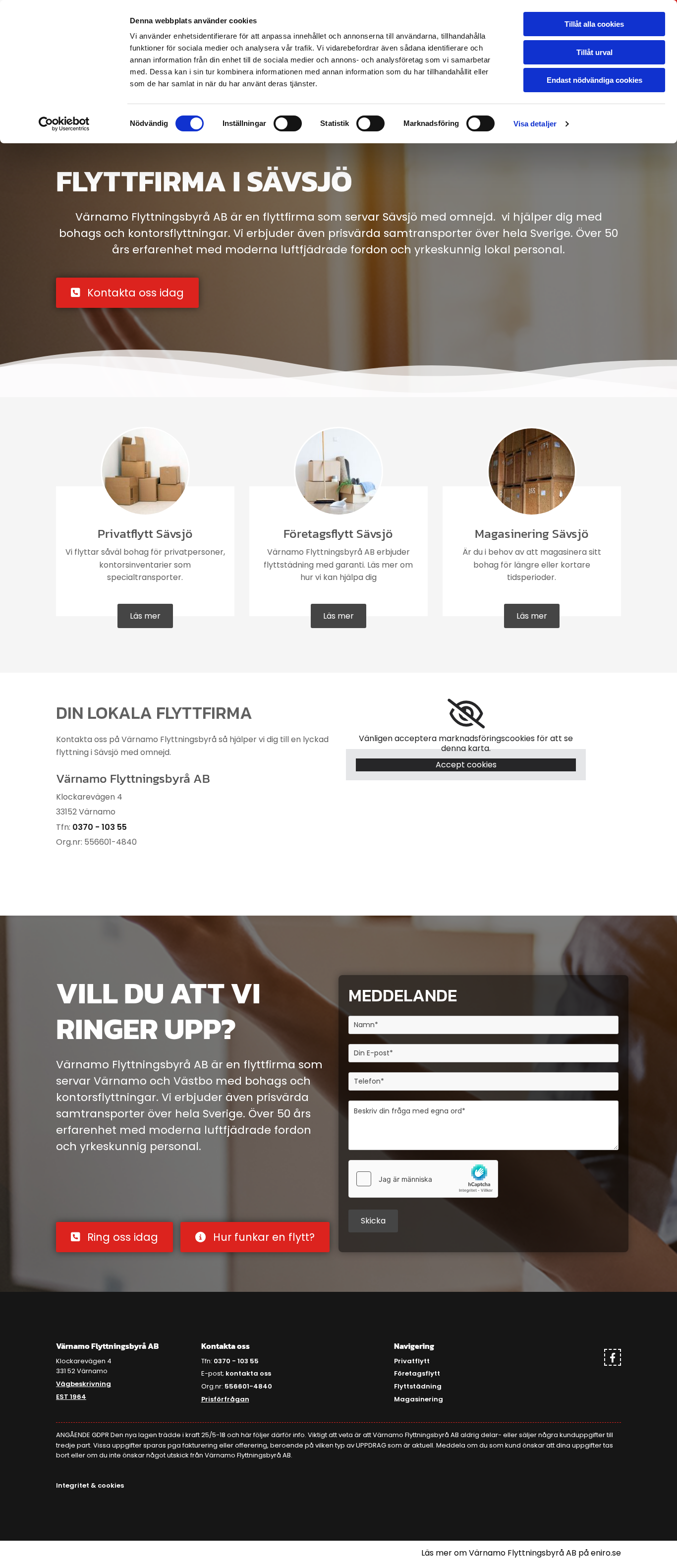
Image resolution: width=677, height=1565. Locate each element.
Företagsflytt (417, 1373)
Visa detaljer (535, 123)
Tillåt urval (594, 52)
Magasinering (418, 1399)
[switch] (288, 123)
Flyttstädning (418, 1386)
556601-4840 (248, 1386)
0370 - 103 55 (99, 827)
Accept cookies (466, 764)
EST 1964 (71, 1396)
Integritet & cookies (90, 1485)
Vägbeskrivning (83, 1384)
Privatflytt (412, 1361)
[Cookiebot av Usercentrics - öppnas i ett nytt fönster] (64, 123)
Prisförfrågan (225, 1399)
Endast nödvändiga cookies (594, 80)
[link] (466, 714)
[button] (127, 293)
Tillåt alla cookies (594, 24)
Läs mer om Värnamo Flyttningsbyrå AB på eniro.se (521, 1553)
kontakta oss (248, 1373)
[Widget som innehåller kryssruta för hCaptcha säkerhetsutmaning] (423, 1179)
